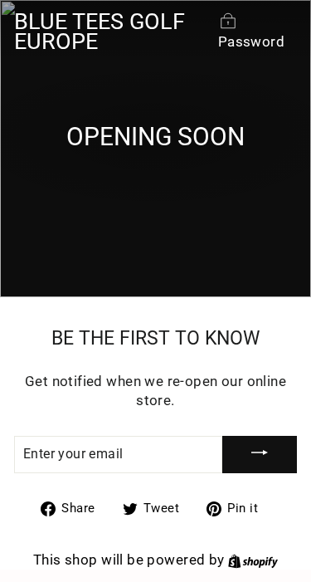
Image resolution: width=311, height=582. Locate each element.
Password (251, 42)
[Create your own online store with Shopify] (253, 560)
